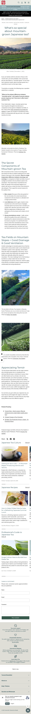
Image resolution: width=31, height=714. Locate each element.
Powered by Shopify (14, 710)
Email (3, 597)
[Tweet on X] (7, 439)
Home (3, 18)
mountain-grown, (19, 22)
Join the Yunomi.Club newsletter (13, 6)
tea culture (19, 660)
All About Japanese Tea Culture (11, 18)
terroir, (26, 22)
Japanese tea (12, 660)
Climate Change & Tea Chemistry (14, 417)
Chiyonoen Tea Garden (19, 358)
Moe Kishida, (10, 22)
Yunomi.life (7, 710)
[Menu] (28, 2)
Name (3, 589)
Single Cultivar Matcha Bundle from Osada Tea (14, 558)
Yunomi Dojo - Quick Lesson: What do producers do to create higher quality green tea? (16, 412)
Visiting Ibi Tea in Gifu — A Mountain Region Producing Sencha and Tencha (14, 465)
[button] (25, 2)
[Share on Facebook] (10, 439)
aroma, (4, 22)
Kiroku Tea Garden (12, 314)
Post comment (15, 617)
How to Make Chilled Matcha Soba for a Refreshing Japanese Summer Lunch (14, 510)
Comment (4, 604)
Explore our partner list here (15, 15)
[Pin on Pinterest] (14, 439)
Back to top (16, 669)
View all (27, 442)
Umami (15, 24)
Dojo (18, 662)
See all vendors (15, 642)
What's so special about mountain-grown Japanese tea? (13, 19)
